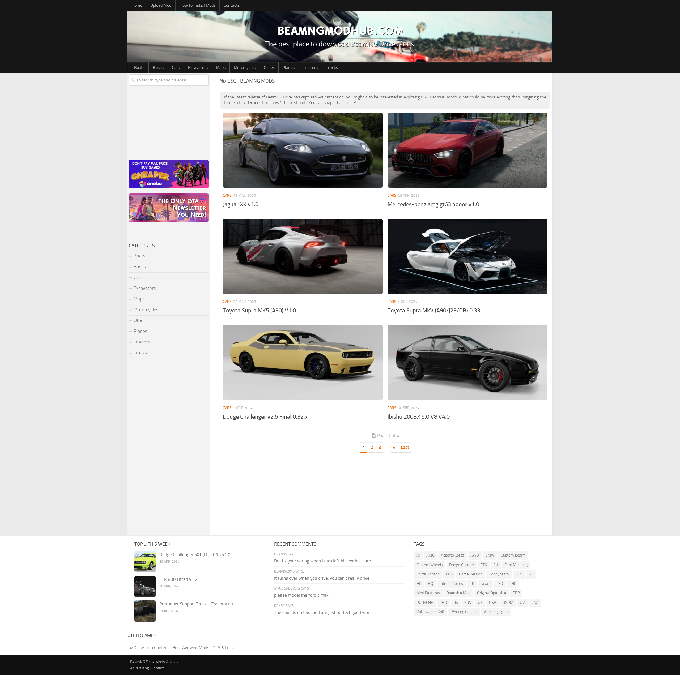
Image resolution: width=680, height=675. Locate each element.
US (480, 602)
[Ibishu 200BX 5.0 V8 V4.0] (467, 362)
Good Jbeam (499, 574)
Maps (221, 67)
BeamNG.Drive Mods (147, 662)
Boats (139, 67)
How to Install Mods (197, 5)
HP (419, 583)
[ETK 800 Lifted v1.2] (145, 586)
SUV (467, 602)
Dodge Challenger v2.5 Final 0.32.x (265, 416)
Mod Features (428, 593)
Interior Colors (451, 583)
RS (455, 602)
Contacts (232, 5)
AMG (430, 555)
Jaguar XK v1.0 (240, 204)
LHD (513, 583)
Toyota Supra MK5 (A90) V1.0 (259, 310)
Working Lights (496, 611)
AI (418, 555)
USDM (508, 602)
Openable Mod (458, 593)
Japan (485, 583)
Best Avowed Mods (190, 647)
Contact (157, 668)
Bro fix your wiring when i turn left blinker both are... (324, 561)
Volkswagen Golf (430, 611)
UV (522, 602)
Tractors (310, 67)
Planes (289, 67)
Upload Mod (160, 5)
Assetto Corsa (452, 555)
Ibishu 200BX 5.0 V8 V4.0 (419, 416)
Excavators (198, 67)
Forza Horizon (428, 574)
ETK (484, 564)
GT (531, 574)
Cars (176, 67)
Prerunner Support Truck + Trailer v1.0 (196, 604)
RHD (443, 602)
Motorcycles (245, 67)
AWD (474, 555)
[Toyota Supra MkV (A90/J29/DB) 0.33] (467, 256)
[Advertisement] (385, 492)
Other (269, 67)
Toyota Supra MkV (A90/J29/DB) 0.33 (434, 310)
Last (405, 447)
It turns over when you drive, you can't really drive (321, 578)
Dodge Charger (461, 564)
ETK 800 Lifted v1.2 (178, 579)
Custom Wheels (429, 564)
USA (492, 602)
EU (495, 564)
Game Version (470, 574)
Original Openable (491, 593)
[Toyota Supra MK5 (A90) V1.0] (302, 256)
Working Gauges (464, 611)
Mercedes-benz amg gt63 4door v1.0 (433, 204)
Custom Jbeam (513, 555)
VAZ (534, 602)
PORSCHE (424, 602)
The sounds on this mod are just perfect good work (323, 612)
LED (499, 583)
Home (136, 5)
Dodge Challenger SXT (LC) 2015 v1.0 (195, 554)
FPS (449, 574)
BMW (490, 555)
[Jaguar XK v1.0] (302, 150)
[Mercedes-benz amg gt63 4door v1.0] (467, 150)
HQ (430, 583)
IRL (472, 583)
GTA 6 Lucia (223, 647)
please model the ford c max (301, 595)
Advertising (139, 668)
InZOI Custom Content (148, 647)
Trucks (332, 67)
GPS (518, 574)
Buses (158, 67)
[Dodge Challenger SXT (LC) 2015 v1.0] (145, 561)
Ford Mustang (516, 564)
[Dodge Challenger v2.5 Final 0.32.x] (302, 362)
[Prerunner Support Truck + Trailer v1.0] (145, 611)
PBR (516, 593)
